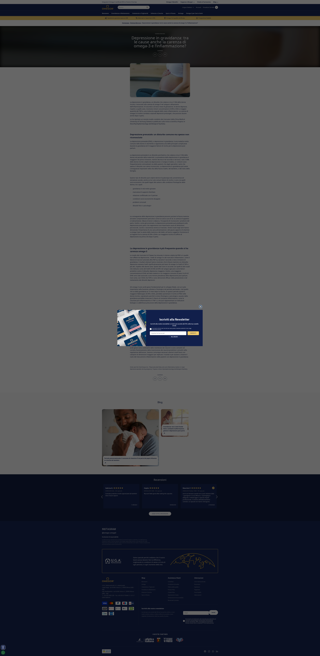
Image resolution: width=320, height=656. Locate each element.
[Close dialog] (200, 306)
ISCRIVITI (193, 333)
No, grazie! (174, 336)
